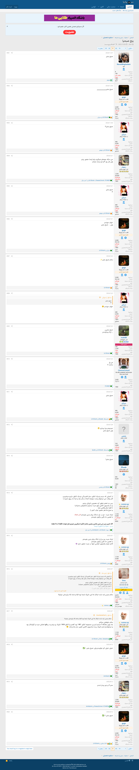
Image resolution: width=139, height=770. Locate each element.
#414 (8, 493)
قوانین (93, 7)
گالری (102, 7)
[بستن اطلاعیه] (7, 26)
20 (116, 48)
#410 (8, 359)
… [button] (122, 48)
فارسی (127, 761)
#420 (8, 712)
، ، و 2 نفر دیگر (97, 530)
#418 (8, 645)
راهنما (10, 761)
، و (99, 419)
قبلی (129, 48)
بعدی (101, 48)
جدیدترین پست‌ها (128, 10)
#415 (8, 536)
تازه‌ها (122, 7)
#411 (8, 392)
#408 (8, 293)
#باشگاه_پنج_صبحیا (109, 44)
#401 (8, 53)
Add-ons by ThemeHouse (69, 768)
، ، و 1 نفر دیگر (96, 181)
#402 (8, 86)
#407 (8, 256)
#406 (8, 219)
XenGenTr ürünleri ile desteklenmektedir (76, 766)
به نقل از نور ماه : (106, 573)
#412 (8, 425)
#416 (8, 569)
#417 (8, 611)
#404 (8, 156)
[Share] (11, 53)
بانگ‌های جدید (116, 10)
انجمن (129, 7)
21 (112, 48)
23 (106, 48)
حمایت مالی (111, 7)
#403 (8, 123)
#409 (8, 326)
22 (109, 48)
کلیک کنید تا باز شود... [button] (59, 591)
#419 (8, 682)
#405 (8, 186)
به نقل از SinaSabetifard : (103, 615)
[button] (118, 7)
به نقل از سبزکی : (106, 298)
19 (119, 48)
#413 (8, 456)
